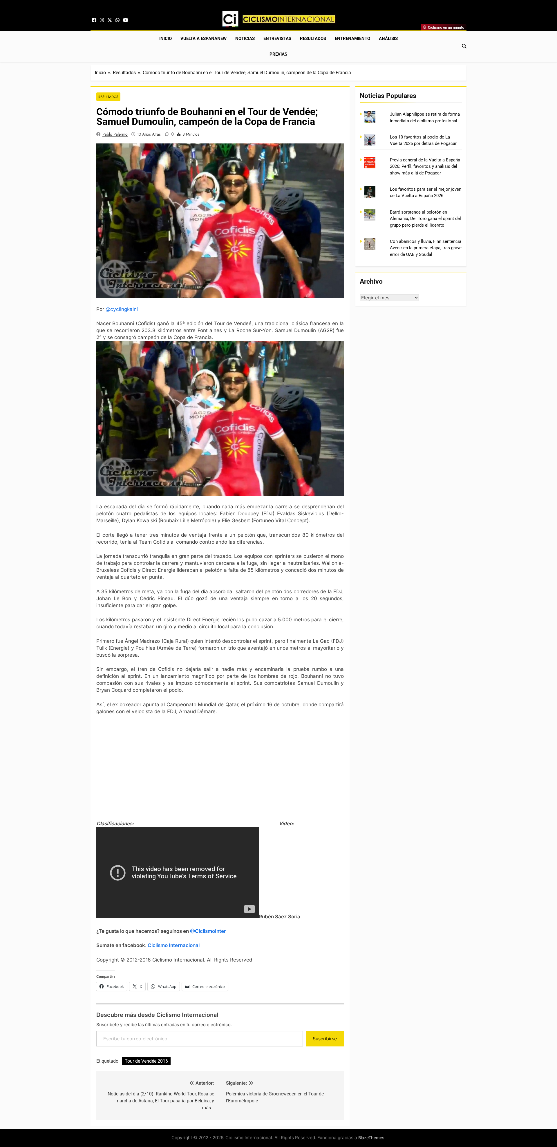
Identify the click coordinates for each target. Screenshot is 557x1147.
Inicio (165, 38)
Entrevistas (277, 38)
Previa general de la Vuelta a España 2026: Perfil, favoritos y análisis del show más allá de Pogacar (425, 166)
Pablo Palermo (115, 134)
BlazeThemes (371, 1137)
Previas (278, 54)
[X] (110, 20)
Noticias (245, 38)
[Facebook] (94, 20)
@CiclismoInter (208, 931)
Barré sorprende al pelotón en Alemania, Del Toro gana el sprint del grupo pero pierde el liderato (425, 219)
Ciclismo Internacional (174, 945)
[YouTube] (125, 20)
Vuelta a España (203, 38)
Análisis (388, 38)
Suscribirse (325, 1039)
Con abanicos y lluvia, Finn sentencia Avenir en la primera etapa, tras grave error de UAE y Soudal (426, 248)
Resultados (313, 38)
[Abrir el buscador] (464, 46)
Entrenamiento (352, 38)
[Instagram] (102, 20)
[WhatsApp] (117, 20)
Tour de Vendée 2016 (146, 1061)
